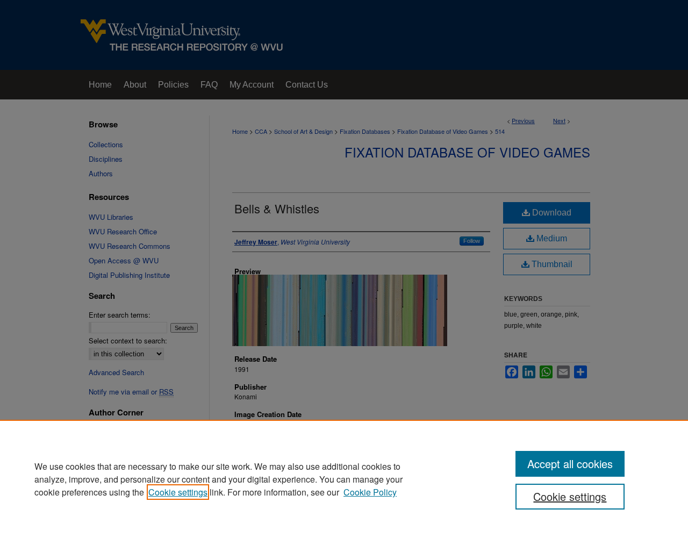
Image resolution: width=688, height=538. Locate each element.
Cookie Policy (370, 492)
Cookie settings (177, 492)
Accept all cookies (570, 463)
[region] (344, 479)
